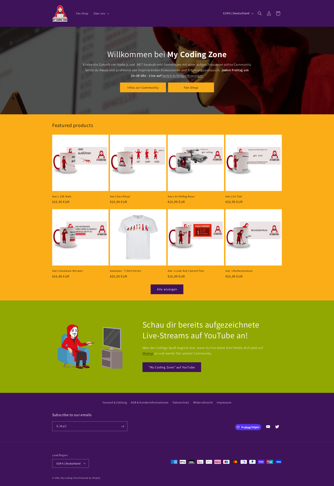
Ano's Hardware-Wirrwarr (67, 270)
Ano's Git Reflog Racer (181, 196)
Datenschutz (181, 402)
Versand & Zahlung (114, 402)
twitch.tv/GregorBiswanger (182, 75)
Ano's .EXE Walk (61, 196)
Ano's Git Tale (233, 196)
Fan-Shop (191, 87)
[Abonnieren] (122, 426)
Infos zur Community (143, 87)
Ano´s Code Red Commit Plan (186, 270)
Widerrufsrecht (203, 402)
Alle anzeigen (167, 289)
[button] (101, 13)
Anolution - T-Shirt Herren (125, 270)
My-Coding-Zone (70, 477)
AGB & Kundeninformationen (150, 402)
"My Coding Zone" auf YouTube (172, 367)
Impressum (224, 402)
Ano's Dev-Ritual (120, 196)
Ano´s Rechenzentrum (239, 270)
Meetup (147, 353)
